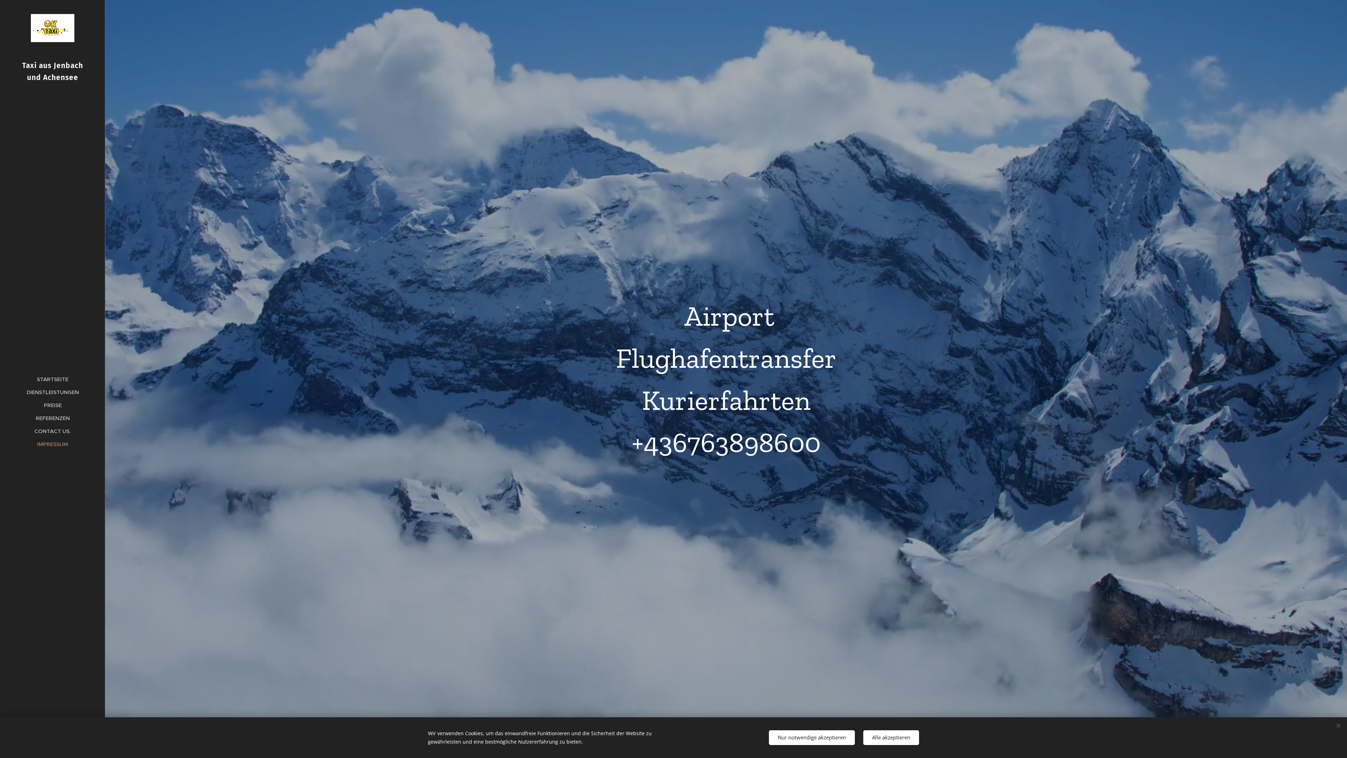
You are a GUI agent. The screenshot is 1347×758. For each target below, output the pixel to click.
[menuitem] (52, 379)
